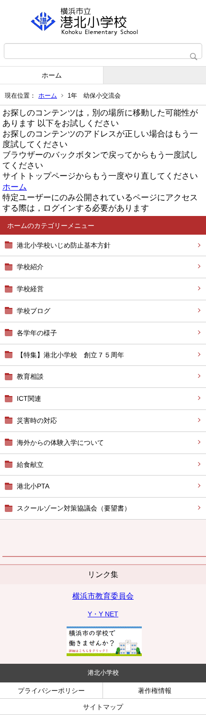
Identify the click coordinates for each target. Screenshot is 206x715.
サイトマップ (103, 707)
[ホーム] (103, 21)
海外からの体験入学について (60, 442)
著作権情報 (155, 690)
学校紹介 (30, 267)
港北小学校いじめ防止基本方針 (64, 245)
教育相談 (30, 376)
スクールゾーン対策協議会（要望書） (74, 508)
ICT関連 (29, 398)
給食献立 (30, 464)
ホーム (52, 75)
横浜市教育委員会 (103, 596)
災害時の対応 (37, 420)
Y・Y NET (103, 614)
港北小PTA (33, 486)
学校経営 (30, 289)
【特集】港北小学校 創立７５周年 (70, 355)
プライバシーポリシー (51, 690)
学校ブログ (33, 311)
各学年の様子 (37, 333)
